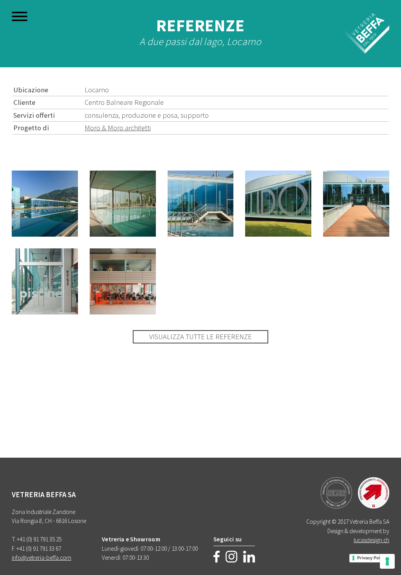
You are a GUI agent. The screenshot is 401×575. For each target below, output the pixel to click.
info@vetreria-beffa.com (41, 557)
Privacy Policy (371, 558)
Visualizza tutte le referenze (200, 336)
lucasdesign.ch (371, 540)
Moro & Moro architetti (118, 127)
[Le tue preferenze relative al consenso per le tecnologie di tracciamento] (387, 561)
